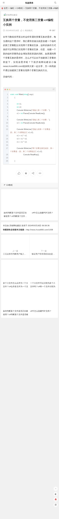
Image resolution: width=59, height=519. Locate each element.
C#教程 (19, 8)
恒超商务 (29, 3)
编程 (12, 8)
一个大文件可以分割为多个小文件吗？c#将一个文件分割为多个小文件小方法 (42, 286)
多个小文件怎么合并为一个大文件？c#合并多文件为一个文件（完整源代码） (15, 286)
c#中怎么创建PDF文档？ (42, 213)
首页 (6, 8)
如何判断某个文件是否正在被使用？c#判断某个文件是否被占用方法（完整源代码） (15, 314)
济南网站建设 (15, 225)
